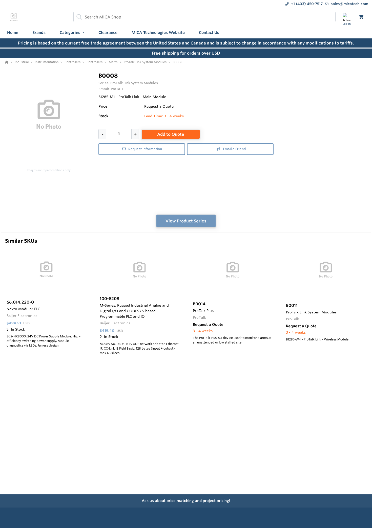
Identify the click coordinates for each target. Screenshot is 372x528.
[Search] (78, 16)
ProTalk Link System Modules (134, 83)
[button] (72, 33)
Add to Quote (170, 134)
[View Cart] (361, 16)
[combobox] (204, 17)
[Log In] (346, 16)
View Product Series (186, 220)
